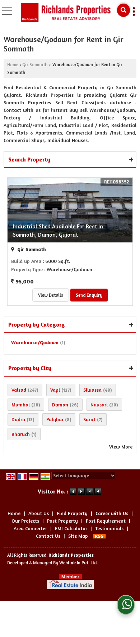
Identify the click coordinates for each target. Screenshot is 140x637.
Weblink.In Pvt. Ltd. (78, 562)
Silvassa (92, 390)
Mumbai (20, 404)
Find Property (72, 513)
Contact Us (48, 536)
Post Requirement (106, 521)
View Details (50, 295)
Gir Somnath (34, 64)
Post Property (62, 521)
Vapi (55, 390)
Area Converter (30, 528)
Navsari (99, 404)
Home (12, 64)
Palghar (55, 419)
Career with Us (111, 513)
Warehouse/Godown (35, 342)
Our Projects (25, 521)
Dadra (18, 419)
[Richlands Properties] (66, 13)
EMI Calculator (71, 528)
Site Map (78, 536)
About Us (38, 513)
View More (120, 446)
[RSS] (99, 536)
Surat (89, 419)
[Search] (123, 10)
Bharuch (20, 434)
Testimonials (109, 528)
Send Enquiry (89, 295)
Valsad (18, 390)
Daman (60, 404)
